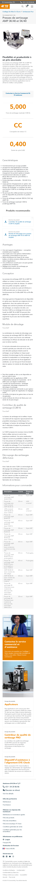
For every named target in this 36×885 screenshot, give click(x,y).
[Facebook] (3, 856)
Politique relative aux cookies (10, 875)
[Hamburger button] (32, 6)
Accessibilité (23, 875)
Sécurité (5, 877)
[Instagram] (13, 856)
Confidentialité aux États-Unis (10, 872)
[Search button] (23, 6)
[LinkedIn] (6, 856)
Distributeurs (7, 802)
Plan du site (12, 877)
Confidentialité (21, 870)
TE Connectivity (5, 6)
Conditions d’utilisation (9, 870)
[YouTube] (10, 856)
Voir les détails (8, 794)
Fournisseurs (7, 805)
